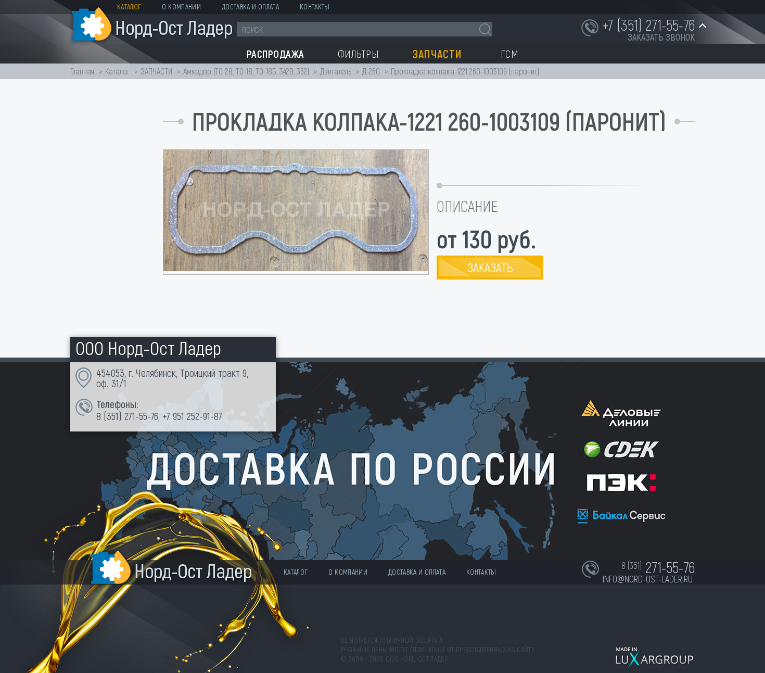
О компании (181, 6)
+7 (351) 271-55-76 (648, 24)
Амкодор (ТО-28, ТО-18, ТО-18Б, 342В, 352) (246, 71)
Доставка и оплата (250, 6)
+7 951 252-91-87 (192, 416)
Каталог (129, 6)
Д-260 (371, 71)
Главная (82, 71)
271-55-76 (141, 416)
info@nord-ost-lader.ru (648, 579)
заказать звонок (661, 37)
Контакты (315, 6)
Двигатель (335, 71)
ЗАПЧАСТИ (157, 71)
